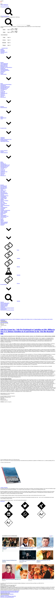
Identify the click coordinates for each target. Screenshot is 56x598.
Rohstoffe (2, 220)
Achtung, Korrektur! (4, 487)
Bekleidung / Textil (3, 187)
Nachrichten (2, 50)
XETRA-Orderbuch (3, 150)
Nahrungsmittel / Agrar (4, 216)
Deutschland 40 (3, 85)
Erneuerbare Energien (4, 193)
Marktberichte (2, 68)
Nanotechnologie (3, 215)
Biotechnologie (3, 188)
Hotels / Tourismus (3, 203)
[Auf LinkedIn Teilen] (8, 517)
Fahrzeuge (2, 194)
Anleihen (18, 258)
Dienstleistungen (3, 190)
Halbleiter (2, 199)
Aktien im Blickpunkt (4, 63)
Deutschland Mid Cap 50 (4, 87)
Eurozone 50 (2, 92)
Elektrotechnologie (3, 192)
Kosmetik (2, 209)
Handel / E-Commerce (4, 200)
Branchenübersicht (3, 107)
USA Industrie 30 (3, 89)
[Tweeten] (25, 509)
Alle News (2, 53)
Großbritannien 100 (3, 93)
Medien (1, 116)
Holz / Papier (2, 202)
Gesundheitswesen (3, 197)
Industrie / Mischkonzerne (4, 205)
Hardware (2, 201)
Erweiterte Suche (5, 48)
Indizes (1, 83)
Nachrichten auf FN (3, 52)
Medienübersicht (3, 117)
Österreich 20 (2, 95)
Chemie (1, 189)
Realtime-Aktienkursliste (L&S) (5, 139)
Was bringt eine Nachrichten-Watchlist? (7, 307)
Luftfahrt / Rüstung (3, 212)
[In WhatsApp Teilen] (25, 517)
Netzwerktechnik (3, 217)
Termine (1, 73)
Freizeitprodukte (3, 196)
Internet (1, 206)
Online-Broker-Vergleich (4, 141)
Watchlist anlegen (3, 308)
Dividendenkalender (3, 140)
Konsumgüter (2, 208)
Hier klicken (2, 501)
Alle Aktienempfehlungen (4, 70)
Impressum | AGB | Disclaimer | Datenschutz (8, 596)
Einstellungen (2, 306)
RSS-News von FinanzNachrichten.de (7, 597)
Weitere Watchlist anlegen (4, 303)
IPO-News (2, 72)
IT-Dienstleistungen (3, 207)
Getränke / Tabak (3, 198)
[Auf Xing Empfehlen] (41, 509)
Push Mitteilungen (4, 321)
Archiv (1, 118)
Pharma (1, 219)
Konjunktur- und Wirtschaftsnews (6, 67)
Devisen (18, 283)
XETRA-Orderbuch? (4, 152)
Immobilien (2, 204)
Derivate (18, 266)
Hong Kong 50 (3, 97)
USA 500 (2, 90)
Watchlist (18, 301)
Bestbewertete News (4, 65)
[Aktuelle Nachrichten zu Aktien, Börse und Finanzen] (4, 6)
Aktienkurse (2, 137)
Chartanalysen (2, 71)
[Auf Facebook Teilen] (8, 509)
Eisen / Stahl (2, 191)
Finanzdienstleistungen (4, 195)
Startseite (2, 49)
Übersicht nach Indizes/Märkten (5, 84)
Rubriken (2, 62)
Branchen (2, 106)
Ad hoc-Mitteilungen (4, 4)
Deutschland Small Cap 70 (5, 86)
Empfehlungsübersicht (4, 69)
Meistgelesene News (4, 66)
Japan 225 (2, 96)
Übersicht (2, 151)
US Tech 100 (2, 91)
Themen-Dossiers (3, 74)
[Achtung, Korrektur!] (10, 486)
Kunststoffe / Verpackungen (5, 210)
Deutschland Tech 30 (4, 88)
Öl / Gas (1, 218)
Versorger (2, 224)
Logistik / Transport (3, 211)
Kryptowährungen (3, 284)
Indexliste (2, 162)
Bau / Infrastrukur (3, 186)
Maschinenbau (2, 213)
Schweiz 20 (2, 94)
